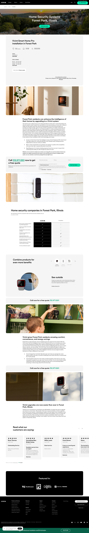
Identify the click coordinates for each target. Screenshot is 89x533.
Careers (53, 509)
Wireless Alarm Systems (15, 512)
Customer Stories (54, 512)
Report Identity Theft (80, 504)
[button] (32, 456)
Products (15, 2)
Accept (20, 528)
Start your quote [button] (44, 26)
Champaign (74, 78)
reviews (15, 462)
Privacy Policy (49, 169)
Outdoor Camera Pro (15, 507)
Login (71, 2)
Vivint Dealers (28, 511)
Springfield (64, 78)
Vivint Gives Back (54, 510)
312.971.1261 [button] (14, 65)
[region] (12, 528)
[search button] (74, 2)
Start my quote (22, 70)
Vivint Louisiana (28, 509)
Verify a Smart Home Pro (81, 501)
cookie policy (11, 528)
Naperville (54, 78)
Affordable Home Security (16, 510)
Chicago (47, 78)
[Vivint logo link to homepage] (3, 2)
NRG (26, 514)
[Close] (4, 528)
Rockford (60, 78)
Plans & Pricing (27, 2)
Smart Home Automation (16, 509)
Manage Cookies (42, 510)
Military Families (42, 507)
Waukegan (61, 79)
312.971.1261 (14, 56)
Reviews (53, 504)
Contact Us (41, 504)
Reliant (27, 512)
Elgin (68, 78)
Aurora (50, 78)
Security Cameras (14, 504)
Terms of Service (44, 169)
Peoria (70, 78)
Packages (9, 2)
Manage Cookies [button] (10, 529)
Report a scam (81, 507)
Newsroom (53, 507)
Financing (27, 504)
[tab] (57, 261)
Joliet (57, 78)
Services (21, 2)
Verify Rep (41, 509)
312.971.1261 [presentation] (83, 2)
